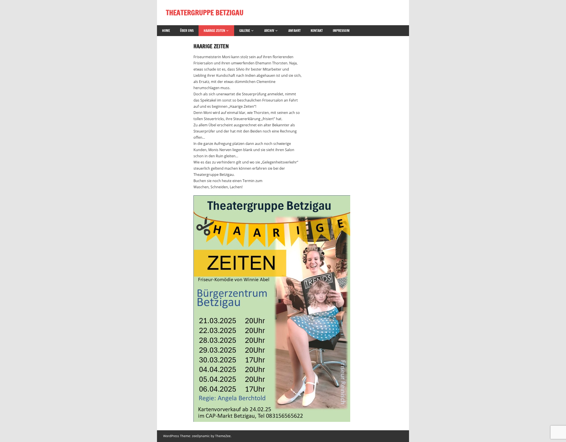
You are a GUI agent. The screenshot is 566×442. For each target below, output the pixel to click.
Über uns (187, 30)
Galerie (244, 30)
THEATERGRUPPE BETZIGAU (204, 13)
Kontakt (317, 30)
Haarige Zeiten (214, 30)
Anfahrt (294, 30)
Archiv (269, 30)
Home (166, 30)
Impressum (341, 30)
